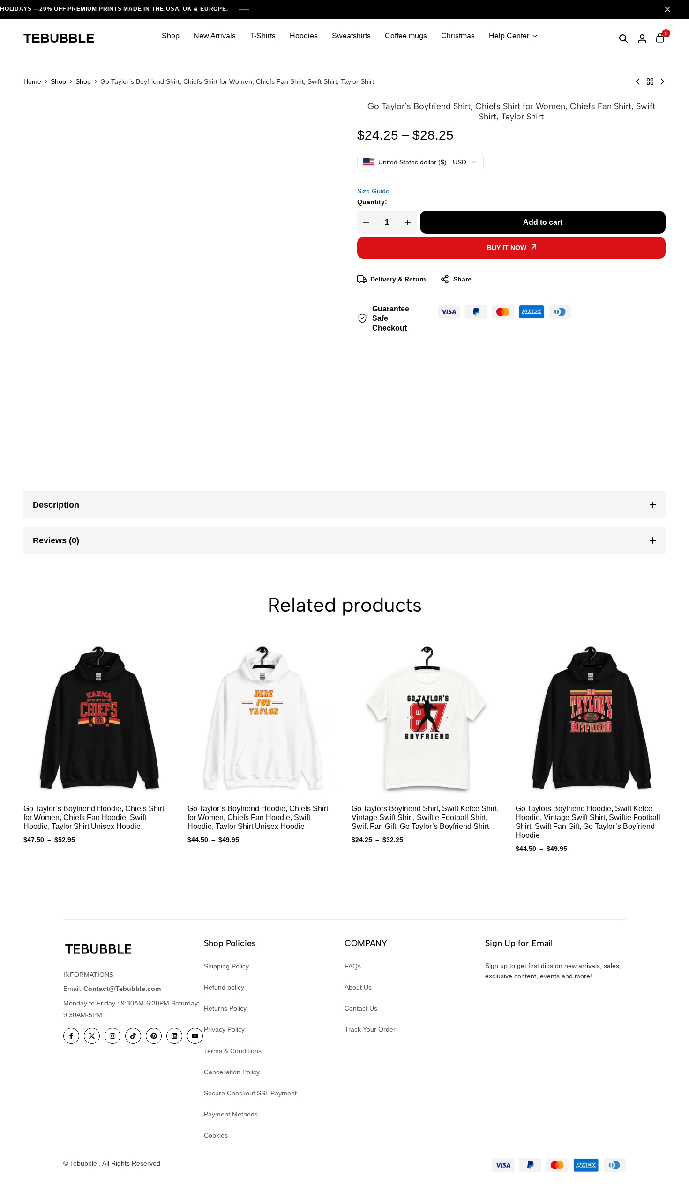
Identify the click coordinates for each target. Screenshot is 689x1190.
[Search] (623, 38)
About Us (358, 987)
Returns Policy (225, 1008)
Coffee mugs (406, 36)
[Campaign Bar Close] (672, 9)
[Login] (642, 38)
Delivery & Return (398, 279)
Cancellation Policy (232, 1072)
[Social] (71, 1036)
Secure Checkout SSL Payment (250, 1093)
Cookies (216, 1135)
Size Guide (373, 191)
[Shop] (650, 81)
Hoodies (304, 36)
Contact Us (360, 1008)
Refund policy (224, 987)
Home (32, 81)
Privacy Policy (224, 1029)
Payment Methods (231, 1114)
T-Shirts (263, 36)
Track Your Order (370, 1029)
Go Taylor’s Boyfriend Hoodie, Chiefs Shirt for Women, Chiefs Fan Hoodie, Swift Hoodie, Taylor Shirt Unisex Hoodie (93, 817)
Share (462, 279)
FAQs (352, 966)
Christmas (458, 36)
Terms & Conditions (233, 1051)
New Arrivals (215, 36)
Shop (171, 36)
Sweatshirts (351, 36)
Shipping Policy (226, 966)
